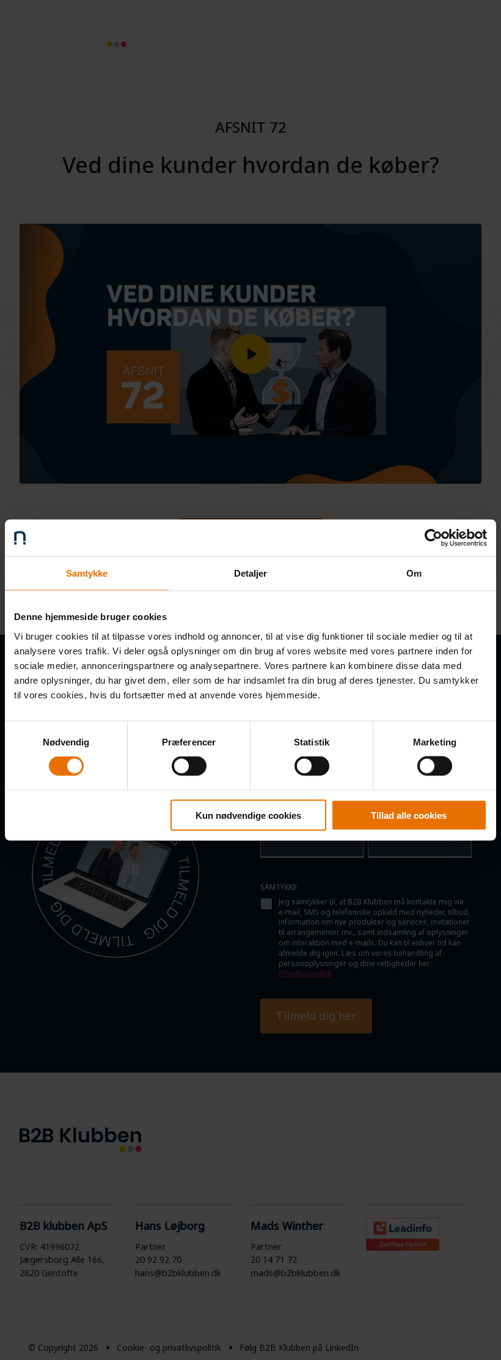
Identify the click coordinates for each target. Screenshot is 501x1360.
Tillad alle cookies (409, 815)
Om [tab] (414, 573)
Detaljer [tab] (251, 573)
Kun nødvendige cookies (248, 815)
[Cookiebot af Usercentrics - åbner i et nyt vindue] (433, 538)
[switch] (189, 766)
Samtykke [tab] (87, 573)
